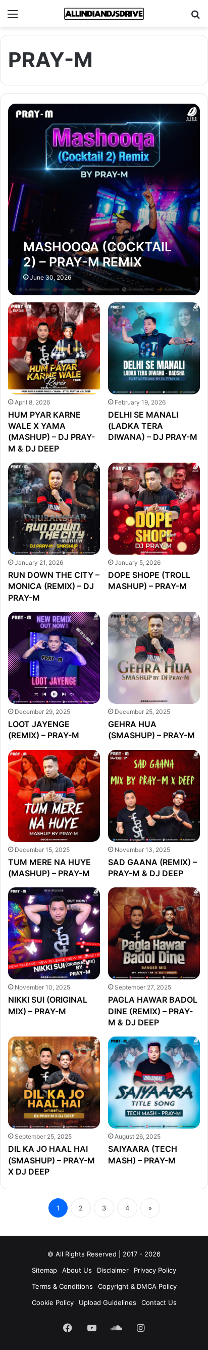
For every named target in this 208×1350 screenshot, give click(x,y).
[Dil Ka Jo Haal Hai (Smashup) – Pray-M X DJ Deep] (54, 1083)
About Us (77, 1270)
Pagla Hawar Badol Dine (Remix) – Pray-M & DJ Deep (152, 1011)
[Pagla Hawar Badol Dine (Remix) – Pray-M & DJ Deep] (154, 933)
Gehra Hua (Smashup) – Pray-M (151, 729)
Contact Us (159, 1302)
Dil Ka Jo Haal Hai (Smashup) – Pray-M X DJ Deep (51, 1160)
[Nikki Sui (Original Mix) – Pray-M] (54, 933)
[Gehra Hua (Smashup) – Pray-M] (154, 658)
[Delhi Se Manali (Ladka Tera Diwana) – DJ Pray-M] (154, 348)
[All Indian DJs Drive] (104, 13)
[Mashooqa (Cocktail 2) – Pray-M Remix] (103, 199)
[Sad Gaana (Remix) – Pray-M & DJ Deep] (154, 796)
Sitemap (44, 1270)
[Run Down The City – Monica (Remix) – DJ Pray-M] (54, 509)
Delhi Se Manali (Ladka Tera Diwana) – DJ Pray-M (152, 426)
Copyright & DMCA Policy (137, 1286)
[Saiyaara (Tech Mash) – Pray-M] (154, 1083)
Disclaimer (113, 1270)
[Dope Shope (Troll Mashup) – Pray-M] (154, 509)
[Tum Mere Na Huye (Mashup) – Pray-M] (54, 796)
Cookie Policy (53, 1302)
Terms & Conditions (62, 1286)
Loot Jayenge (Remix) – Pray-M (43, 729)
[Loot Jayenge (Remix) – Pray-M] (54, 658)
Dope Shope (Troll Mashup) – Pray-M (149, 580)
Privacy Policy (155, 1270)
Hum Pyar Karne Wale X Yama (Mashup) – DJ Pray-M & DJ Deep (51, 432)
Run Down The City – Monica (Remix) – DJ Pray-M (53, 586)
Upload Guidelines (107, 1302)
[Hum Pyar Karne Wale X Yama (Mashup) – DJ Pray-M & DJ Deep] (54, 348)
